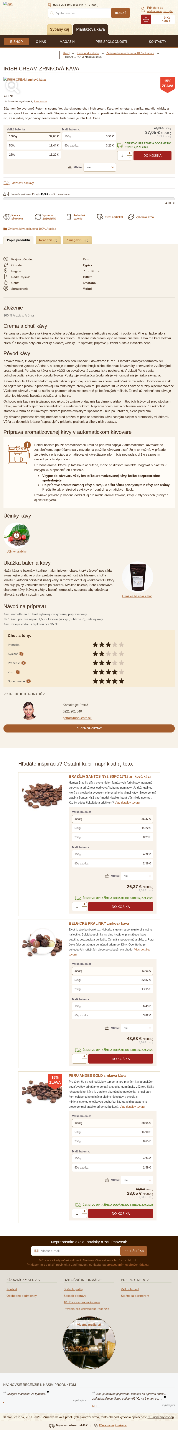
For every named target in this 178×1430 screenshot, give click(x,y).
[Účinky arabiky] (17, 525)
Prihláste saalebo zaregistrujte (160, 9)
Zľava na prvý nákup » (113, 1425)
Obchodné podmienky (22, 1295)
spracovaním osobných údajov (127, 1264)
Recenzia (46, 240)
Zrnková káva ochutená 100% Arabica (32, 228)
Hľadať (120, 13)
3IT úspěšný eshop (161, 1417)
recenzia (40, 101)
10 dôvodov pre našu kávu (82, 1302)
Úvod (66, 53)
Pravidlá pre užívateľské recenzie (86, 1308)
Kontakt (12, 1289)
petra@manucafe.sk (77, 718)
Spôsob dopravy (75, 1295)
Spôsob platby (73, 1289)
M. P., (96, 1406)
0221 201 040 (72, 711)
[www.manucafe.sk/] (29, 3)
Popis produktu (18, 240)
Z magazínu (75, 240)
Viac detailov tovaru (127, 802)
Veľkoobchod (130, 1289)
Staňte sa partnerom (135, 1295)
